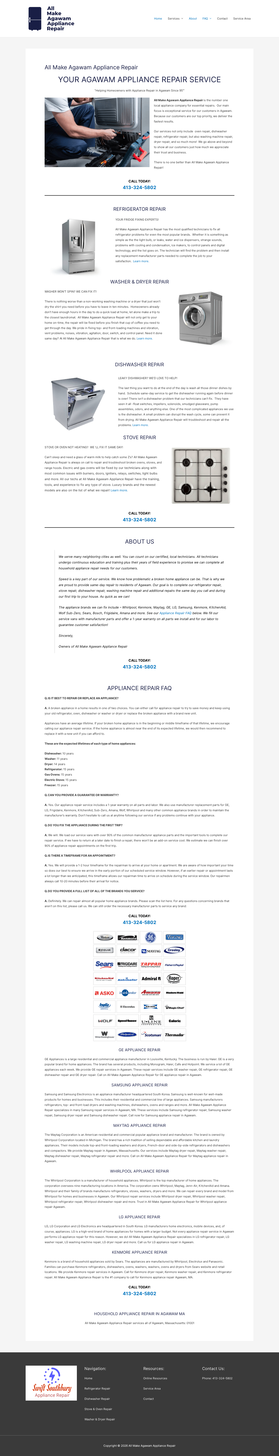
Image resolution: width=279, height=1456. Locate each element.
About (193, 18)
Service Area (242, 18)
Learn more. (141, 261)
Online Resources (155, 1378)
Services (174, 18)
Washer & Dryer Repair (99, 1419)
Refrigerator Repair (97, 1388)
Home (158, 18)
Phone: (217, 1378)
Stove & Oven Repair (98, 1409)
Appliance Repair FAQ (175, 613)
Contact (222, 18)
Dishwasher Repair (97, 1399)
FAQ (205, 18)
